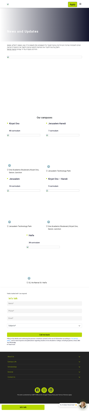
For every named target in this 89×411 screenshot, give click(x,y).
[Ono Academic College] (8, 4)
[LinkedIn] (51, 390)
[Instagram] (44, 390)
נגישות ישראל (11, 49)
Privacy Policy (52, 395)
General (10, 372)
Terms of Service (63, 395)
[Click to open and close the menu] (80, 4)
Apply (72, 4)
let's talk (23, 407)
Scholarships (12, 367)
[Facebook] (37, 390)
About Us (11, 357)
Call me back (44, 335)
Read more (11, 344)
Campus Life (12, 362)
